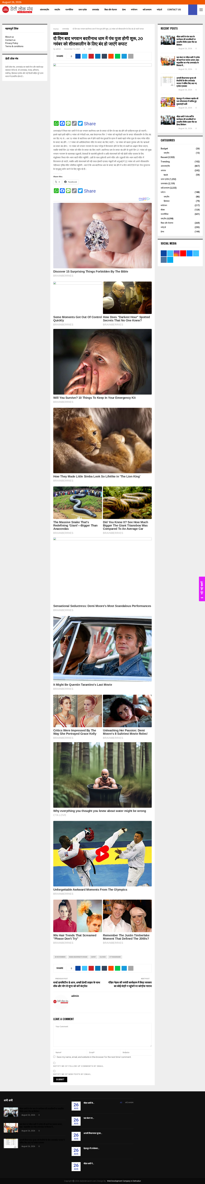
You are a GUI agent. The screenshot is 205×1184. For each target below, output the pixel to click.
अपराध (163, 170)
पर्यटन (163, 192)
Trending (165, 161)
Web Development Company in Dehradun (124, 1181)
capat (93, 957)
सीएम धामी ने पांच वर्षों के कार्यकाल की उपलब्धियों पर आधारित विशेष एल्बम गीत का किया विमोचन (186, 121)
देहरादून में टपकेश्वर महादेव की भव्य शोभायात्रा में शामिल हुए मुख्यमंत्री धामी (187, 101)
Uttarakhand (115, 957)
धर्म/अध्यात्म (147, 9)
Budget (164, 148)
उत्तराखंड (95, 9)
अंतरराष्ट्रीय (44, 9)
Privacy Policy (11, 43)
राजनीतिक (69, 9)
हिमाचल (166, 201)
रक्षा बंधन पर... (89, 1118)
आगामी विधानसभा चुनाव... (93, 1133)
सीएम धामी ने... (89, 1163)
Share (90, 123)
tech (166, 175)
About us (9, 37)
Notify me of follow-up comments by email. (78, 1066)
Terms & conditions (14, 46)
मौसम (163, 210)
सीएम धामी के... (89, 1103)
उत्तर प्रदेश (82, 9)
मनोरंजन (134, 9)
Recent (164, 157)
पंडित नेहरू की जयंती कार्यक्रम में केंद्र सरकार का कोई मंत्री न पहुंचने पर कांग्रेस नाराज (130, 984)
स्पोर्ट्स (159, 9)
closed (103, 957)
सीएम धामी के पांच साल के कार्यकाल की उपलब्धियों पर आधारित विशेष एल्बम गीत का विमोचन (186, 41)
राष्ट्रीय (57, 9)
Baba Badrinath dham (78, 957)
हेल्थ (124, 9)
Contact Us (174, 9)
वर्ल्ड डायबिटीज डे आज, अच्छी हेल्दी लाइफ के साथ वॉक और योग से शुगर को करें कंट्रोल (76, 984)
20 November (60, 957)
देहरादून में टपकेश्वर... (91, 1148)
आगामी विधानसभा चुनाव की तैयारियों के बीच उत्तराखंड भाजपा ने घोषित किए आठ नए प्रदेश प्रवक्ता (186, 82)
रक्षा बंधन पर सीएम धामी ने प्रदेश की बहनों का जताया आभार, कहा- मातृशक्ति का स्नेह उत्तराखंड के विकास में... (188, 61)
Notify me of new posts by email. (72, 1074)
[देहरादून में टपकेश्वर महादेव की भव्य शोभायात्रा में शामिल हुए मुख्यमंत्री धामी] (168, 102)
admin (58, 49)
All (121, 1102)
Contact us (10, 40)
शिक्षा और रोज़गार (110, 9)
